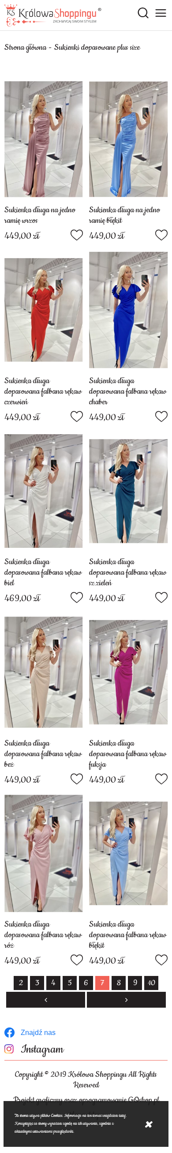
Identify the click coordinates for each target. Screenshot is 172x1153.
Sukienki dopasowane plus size (97, 47)
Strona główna (25, 47)
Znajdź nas (38, 1032)
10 (151, 983)
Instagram (42, 1049)
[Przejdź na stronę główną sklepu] (52, 15)
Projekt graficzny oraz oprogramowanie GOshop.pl (86, 1100)
